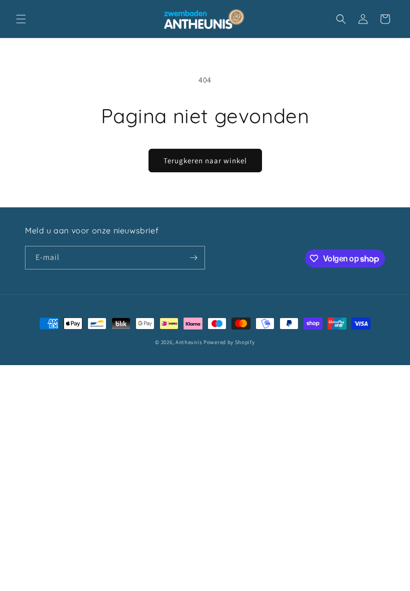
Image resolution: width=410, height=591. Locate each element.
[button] (21, 19)
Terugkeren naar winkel (205, 160)
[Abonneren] (193, 257)
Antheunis (189, 342)
